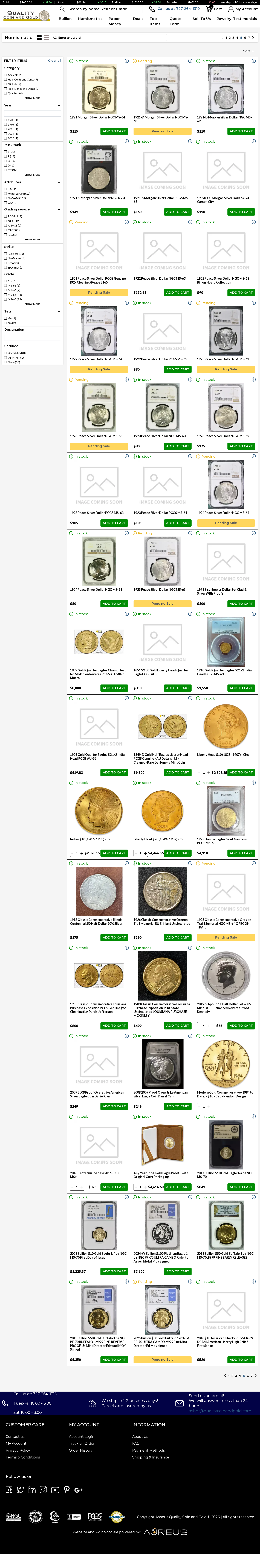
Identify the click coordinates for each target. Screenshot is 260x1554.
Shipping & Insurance (150, 1457)
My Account (16, 1443)
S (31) (11, 151)
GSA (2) (12, 202)
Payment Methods (148, 1450)
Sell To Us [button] (202, 19)
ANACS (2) (14, 225)
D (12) (11, 165)
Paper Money (115, 21)
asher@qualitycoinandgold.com (220, 1411)
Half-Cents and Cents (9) (23, 79)
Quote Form (175, 21)
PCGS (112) (15, 216)
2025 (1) (13, 138)
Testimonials (245, 19)
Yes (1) (12, 318)
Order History (81, 1450)
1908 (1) (13, 119)
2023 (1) (13, 129)
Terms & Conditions (23, 1457)
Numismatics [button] (90, 19)
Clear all (54, 60)
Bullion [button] (65, 19)
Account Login (81, 1436)
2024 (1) (13, 133)
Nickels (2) (14, 84)
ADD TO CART (114, 131)
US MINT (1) (16, 357)
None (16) (14, 362)
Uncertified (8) (17, 353)
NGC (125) (14, 220)
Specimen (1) (15, 267)
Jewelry (224, 19)
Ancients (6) (15, 74)
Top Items (155, 21)
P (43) (11, 156)
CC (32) (12, 170)
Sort (247, 51)
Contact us (15, 1436)
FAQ (136, 1443)
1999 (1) (13, 124)
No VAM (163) (17, 198)
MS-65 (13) (15, 299)
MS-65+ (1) (15, 294)
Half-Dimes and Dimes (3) (23, 88)
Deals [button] (138, 19)
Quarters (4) (15, 93)
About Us (140, 1436)
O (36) (12, 160)
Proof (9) (13, 262)
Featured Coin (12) (19, 193)
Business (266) (16, 253)
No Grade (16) (16, 258)
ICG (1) (12, 234)
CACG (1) (14, 230)
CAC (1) (13, 188)
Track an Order (82, 1443)
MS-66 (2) (14, 290)
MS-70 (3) (14, 280)
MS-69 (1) (14, 285)
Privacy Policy (18, 1450)
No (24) (12, 322)
